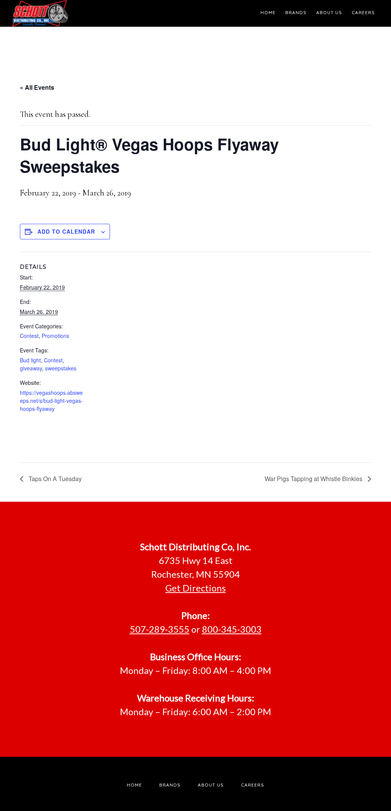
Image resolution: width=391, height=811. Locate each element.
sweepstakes (60, 368)
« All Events (37, 87)
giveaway (31, 368)
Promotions (55, 335)
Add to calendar (66, 231)
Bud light (30, 360)
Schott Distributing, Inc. (81, 13)
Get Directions (195, 587)
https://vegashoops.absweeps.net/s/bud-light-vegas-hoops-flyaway (51, 400)
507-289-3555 (159, 629)
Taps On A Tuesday (54, 478)
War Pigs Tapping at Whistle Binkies (314, 478)
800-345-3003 (232, 629)
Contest (29, 335)
